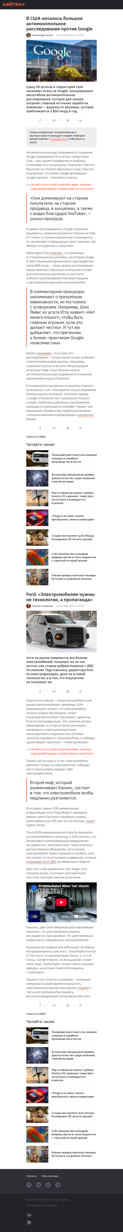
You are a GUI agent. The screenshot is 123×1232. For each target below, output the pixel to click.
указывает (44, 353)
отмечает (55, 253)
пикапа (83, 988)
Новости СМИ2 (36, 436)
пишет (90, 821)
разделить (86, 415)
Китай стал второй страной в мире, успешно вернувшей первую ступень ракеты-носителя (62, 187)
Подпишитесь (58, 138)
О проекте (31, 1176)
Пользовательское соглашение (41, 1205)
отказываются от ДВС (41, 862)
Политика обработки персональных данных (47, 1199)
